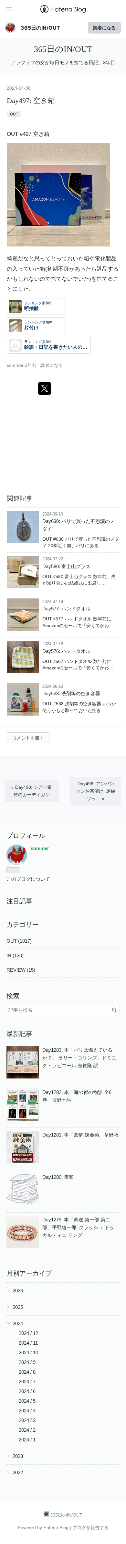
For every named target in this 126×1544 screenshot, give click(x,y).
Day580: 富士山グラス (66, 566)
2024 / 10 (28, 1352)
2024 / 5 (27, 1401)
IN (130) (15, 955)
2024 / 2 (27, 1430)
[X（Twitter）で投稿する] (44, 388)
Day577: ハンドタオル (66, 608)
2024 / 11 (28, 1343)
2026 (18, 1290)
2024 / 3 (27, 1420)
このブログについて (28, 879)
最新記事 (19, 1033)
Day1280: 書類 (58, 1177)
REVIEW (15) (20, 970)
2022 (18, 1472)
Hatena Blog (55, 1527)
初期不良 (58, 269)
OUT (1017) (19, 941)
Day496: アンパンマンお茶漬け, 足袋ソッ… (95, 791)
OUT (14, 114)
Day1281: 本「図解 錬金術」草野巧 (80, 1135)
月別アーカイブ (29, 1273)
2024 (18, 1323)
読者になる (104, 27)
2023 (18, 1456)
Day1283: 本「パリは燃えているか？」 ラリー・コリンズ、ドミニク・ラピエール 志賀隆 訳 (79, 1057)
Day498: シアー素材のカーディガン (31, 791)
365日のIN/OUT (40, 28)
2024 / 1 (27, 1439)
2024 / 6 (27, 1391)
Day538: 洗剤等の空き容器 (71, 693)
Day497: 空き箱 (31, 100)
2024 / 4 (27, 1410)
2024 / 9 (27, 1362)
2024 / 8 (27, 1372)
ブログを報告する (90, 1527)
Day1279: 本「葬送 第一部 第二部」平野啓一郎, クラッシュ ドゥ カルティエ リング (78, 1227)
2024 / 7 (27, 1381)
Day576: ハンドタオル (66, 651)
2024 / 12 (28, 1333)
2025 (18, 1307)
